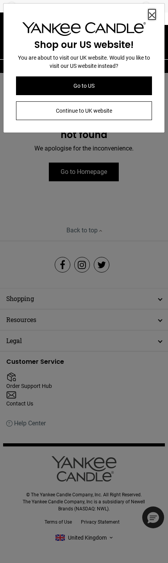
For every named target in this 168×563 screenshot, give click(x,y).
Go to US (84, 86)
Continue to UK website (84, 111)
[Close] (152, 14)
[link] (84, 30)
